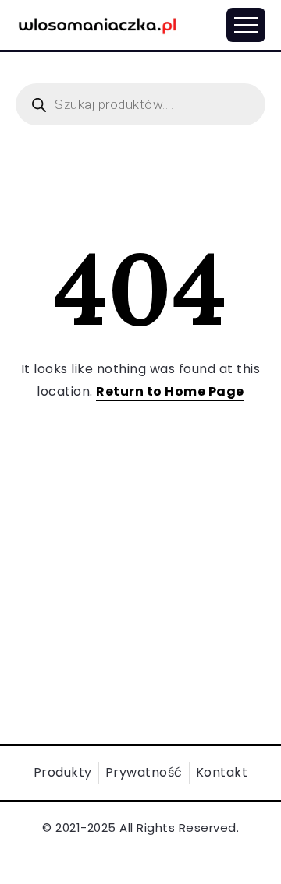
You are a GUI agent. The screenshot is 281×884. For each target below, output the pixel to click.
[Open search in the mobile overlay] (140, 104)
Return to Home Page (170, 391)
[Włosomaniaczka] (98, 24)
